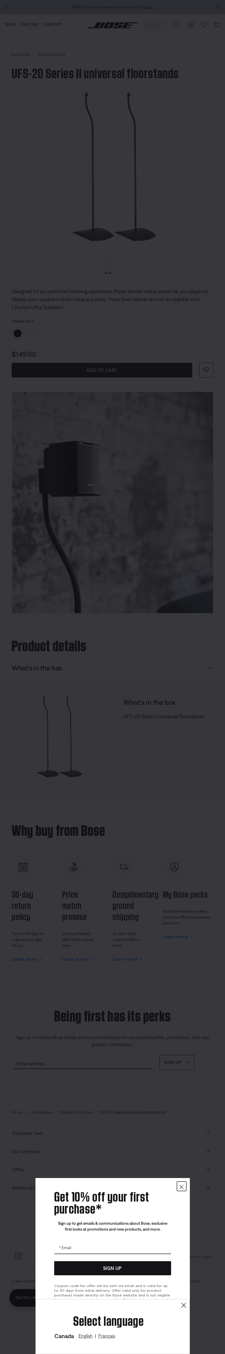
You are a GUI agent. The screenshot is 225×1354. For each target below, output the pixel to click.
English (86, 1335)
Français (106, 1335)
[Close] (183, 1305)
